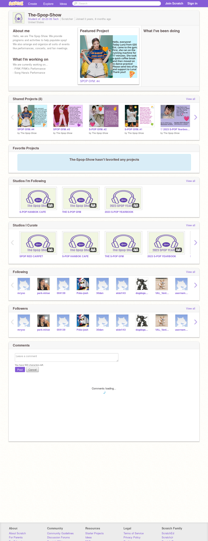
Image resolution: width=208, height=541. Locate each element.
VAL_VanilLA (162, 293)
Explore (48, 3)
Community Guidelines (60, 533)
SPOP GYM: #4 (90, 81)
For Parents (16, 537)
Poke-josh (82, 293)
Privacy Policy (132, 537)
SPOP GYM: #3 (61, 129)
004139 (61, 293)
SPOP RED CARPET (31, 256)
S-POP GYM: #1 (133, 129)
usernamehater (182, 293)
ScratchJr (167, 537)
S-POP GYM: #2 (98, 129)
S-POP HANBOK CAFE (33, 212)
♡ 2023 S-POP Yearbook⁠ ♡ (175, 129)
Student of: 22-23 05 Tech (43, 19)
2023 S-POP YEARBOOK (119, 212)
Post (20, 370)
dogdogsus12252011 (142, 293)
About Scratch (17, 533)
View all (190, 99)
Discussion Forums (58, 537)
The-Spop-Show (29, 132)
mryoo (21, 293)
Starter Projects (94, 533)
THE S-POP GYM (71, 212)
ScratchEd (168, 533)
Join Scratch (174, 3)
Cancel (32, 370)
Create (32, 3)
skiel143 (121, 293)
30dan (99, 293)
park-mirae (43, 293)
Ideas (63, 3)
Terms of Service (134, 533)
